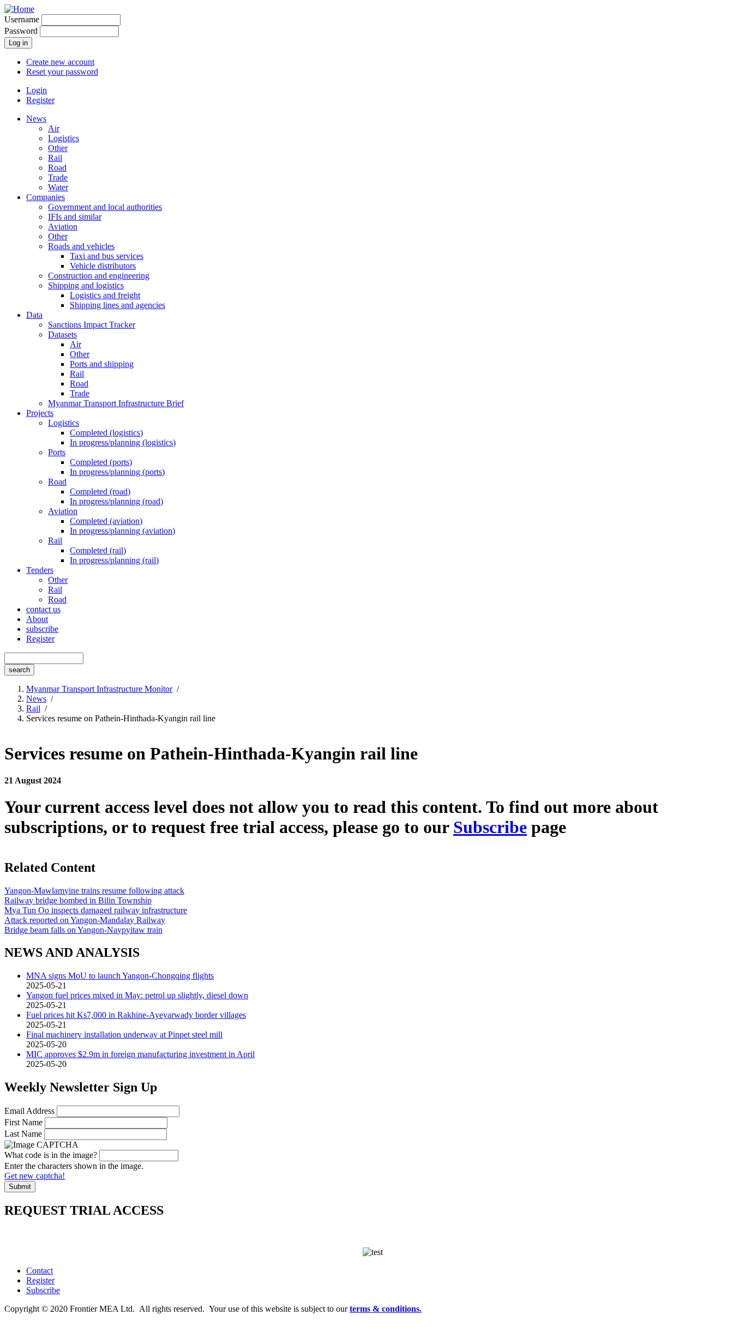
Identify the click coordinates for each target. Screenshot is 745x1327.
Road (57, 167)
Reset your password (62, 71)
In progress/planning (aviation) (122, 530)
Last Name (23, 1133)
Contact (39, 1270)
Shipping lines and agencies (117, 305)
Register (40, 100)
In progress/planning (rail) (114, 560)
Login (36, 90)
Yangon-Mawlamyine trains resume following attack (94, 890)
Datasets (62, 334)
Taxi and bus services (106, 256)
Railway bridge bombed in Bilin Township (78, 900)
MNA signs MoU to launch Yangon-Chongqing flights (120, 975)
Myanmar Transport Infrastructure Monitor (99, 688)
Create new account (60, 62)
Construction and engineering (98, 275)
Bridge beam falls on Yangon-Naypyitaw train (83, 929)
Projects (39, 413)
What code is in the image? (50, 1155)
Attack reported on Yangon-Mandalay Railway (84, 920)
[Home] (19, 9)
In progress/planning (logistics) (123, 442)
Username (21, 19)
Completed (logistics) (106, 432)
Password (21, 30)
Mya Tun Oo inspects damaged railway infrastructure (95, 910)
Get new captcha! (34, 1175)
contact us (43, 609)
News (36, 118)
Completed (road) (100, 491)
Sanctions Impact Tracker (91, 324)
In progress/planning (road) (116, 501)
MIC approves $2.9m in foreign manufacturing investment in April (140, 1054)
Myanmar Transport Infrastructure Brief (116, 403)
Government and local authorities (105, 207)
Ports (56, 452)
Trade (58, 177)
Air (53, 128)
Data (34, 314)
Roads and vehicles (81, 246)
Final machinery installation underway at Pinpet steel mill (124, 1034)
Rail (55, 157)
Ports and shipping (102, 364)
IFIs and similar (74, 216)
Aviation (62, 226)
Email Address (29, 1110)
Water (58, 187)
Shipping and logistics (86, 285)
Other (58, 148)
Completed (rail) (98, 550)
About (37, 619)
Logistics (63, 138)
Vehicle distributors (103, 265)
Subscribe (490, 827)
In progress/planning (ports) (117, 471)
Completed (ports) (101, 462)
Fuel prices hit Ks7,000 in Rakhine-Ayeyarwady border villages (136, 1015)
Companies (45, 197)
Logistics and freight (105, 295)
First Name (23, 1122)
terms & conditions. (386, 1308)
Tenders (39, 570)
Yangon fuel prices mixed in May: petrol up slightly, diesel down (137, 995)
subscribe (42, 629)
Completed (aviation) (106, 521)
